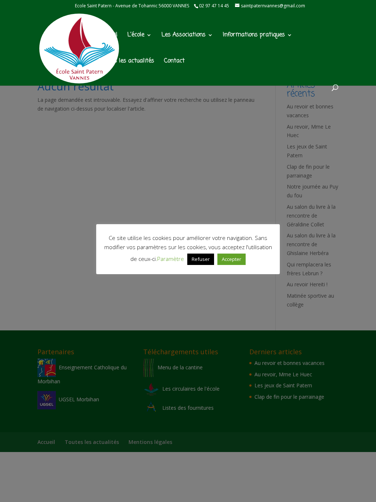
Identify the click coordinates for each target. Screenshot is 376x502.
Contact (174, 61)
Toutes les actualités (127, 61)
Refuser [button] (201, 259)
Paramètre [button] (170, 258)
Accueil (109, 35)
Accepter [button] (231, 259)
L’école (135, 35)
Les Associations (184, 35)
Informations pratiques (254, 35)
